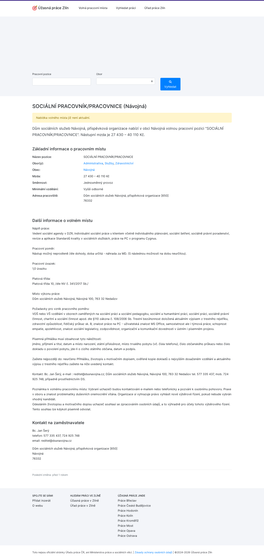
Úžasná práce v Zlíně (84, 500)
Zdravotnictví (124, 163)
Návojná (89, 170)
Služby (109, 163)
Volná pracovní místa (93, 8)
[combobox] (125, 81)
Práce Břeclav (127, 500)
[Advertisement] (132, 42)
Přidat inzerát (41, 500)
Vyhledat (170, 86)
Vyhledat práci (126, 8)
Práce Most (125, 525)
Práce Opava (126, 530)
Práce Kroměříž (128, 520)
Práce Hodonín (128, 510)
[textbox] (103, 81)
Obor (99, 74)
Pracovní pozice (41, 74)
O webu (37, 505)
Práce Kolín (125, 515)
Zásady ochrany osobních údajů (153, 552)
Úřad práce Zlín (154, 8)
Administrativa (93, 163)
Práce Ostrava (127, 535)
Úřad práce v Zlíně (82, 505)
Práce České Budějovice (134, 505)
